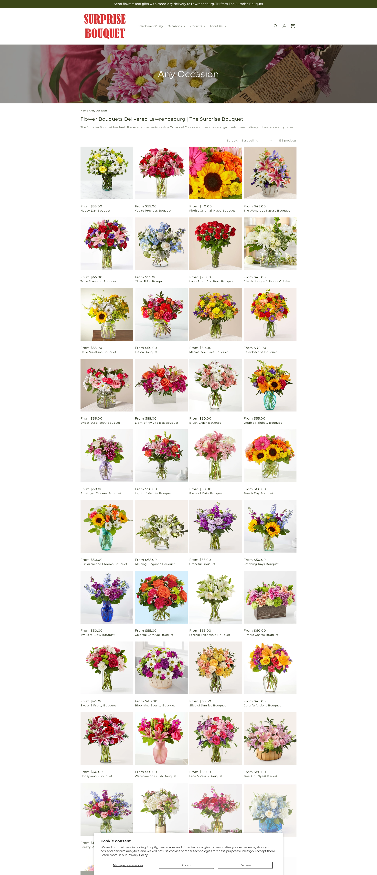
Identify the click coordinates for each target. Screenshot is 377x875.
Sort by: (232, 140)
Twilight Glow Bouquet (98, 635)
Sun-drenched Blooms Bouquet (104, 564)
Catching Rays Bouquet (261, 564)
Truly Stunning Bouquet (98, 281)
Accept (186, 865)
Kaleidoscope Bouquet (260, 352)
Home (84, 110)
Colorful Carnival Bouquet (154, 635)
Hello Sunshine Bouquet (98, 352)
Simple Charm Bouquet (261, 635)
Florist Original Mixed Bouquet (212, 210)
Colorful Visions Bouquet (262, 705)
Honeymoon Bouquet (96, 776)
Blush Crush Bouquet (205, 422)
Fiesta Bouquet (146, 352)
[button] (176, 26)
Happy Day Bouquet (95, 210)
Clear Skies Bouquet (150, 281)
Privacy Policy (138, 855)
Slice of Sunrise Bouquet (207, 705)
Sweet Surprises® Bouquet (100, 422)
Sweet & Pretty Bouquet (98, 705)
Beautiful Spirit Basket (260, 776)
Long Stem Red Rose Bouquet (211, 281)
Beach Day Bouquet (258, 493)
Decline (245, 865)
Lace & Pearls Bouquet (206, 776)
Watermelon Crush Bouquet (156, 776)
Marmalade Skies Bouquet (208, 352)
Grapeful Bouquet (202, 564)
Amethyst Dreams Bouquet (101, 493)
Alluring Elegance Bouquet (155, 564)
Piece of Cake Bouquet (206, 493)
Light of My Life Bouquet (153, 493)
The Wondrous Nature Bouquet (267, 210)
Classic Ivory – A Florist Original (267, 281)
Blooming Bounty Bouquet (155, 705)
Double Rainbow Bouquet (263, 422)
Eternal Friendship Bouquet (209, 635)
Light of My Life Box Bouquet (156, 422)
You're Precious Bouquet (153, 210)
